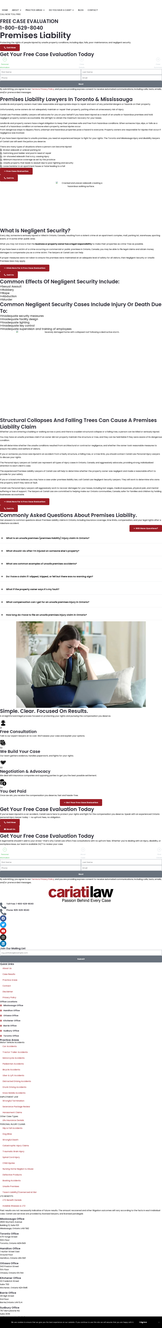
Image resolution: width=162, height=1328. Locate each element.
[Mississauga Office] (1, 1006)
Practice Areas (10, 980)
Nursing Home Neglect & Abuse (18, 1168)
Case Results (9, 974)
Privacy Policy (9, 997)
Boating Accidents (12, 1180)
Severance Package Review (16, 1106)
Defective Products (12, 1174)
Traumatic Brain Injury (13, 1151)
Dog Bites (7, 1133)
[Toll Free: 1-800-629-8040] (3, 906)
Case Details (82, 66)
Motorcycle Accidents (14, 1058)
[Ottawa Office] (1, 1016)
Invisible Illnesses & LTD (14, 1205)
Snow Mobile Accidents (14, 1092)
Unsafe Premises (11, 1186)
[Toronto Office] (1, 1036)
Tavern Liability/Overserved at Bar (20, 1192)
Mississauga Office (13, 1005)
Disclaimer (8, 991)
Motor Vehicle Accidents (12, 1042)
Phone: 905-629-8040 (17, 910)
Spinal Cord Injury (11, 1157)
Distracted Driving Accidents (17, 1081)
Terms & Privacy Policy (42, 89)
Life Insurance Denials (13, 1120)
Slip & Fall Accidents (12, 1128)
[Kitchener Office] (1, 1021)
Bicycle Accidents (11, 1069)
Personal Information (4, 66)
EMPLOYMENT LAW (9, 1096)
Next (81, 84)
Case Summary (158, 66)
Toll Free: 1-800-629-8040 (20, 903)
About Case (82, 856)
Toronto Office (11, 1035)
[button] (81, 538)
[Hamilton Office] (1, 1011)
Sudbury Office (11, 1030)
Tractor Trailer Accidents (15, 1052)
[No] (159, 1322)
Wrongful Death (10, 1139)
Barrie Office (10, 1025)
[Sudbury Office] (1, 1031)
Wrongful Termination (13, 1100)
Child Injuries (9, 1163)
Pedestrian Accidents (13, 1063)
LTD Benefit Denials (12, 1200)
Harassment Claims (12, 1112)
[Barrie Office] (1, 1026)
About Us (7, 968)
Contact (7, 985)
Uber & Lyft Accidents (13, 1075)
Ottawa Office (10, 1015)
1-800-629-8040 (21, 27)
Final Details (159, 856)
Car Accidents (10, 1046)
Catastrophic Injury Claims (16, 1145)
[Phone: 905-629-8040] (3, 912)
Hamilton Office (11, 1010)
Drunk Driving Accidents (14, 1087)
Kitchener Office (11, 1020)
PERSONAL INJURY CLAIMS (12, 1124)
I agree (143, 1322)
